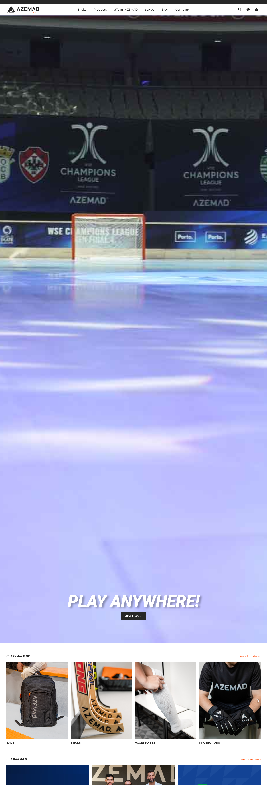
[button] (8, 700)
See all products (250, 656)
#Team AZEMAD (126, 9)
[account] (256, 9)
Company (182, 9)
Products (100, 9)
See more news (250, 759)
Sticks (82, 9)
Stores (149, 9)
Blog (164, 9)
